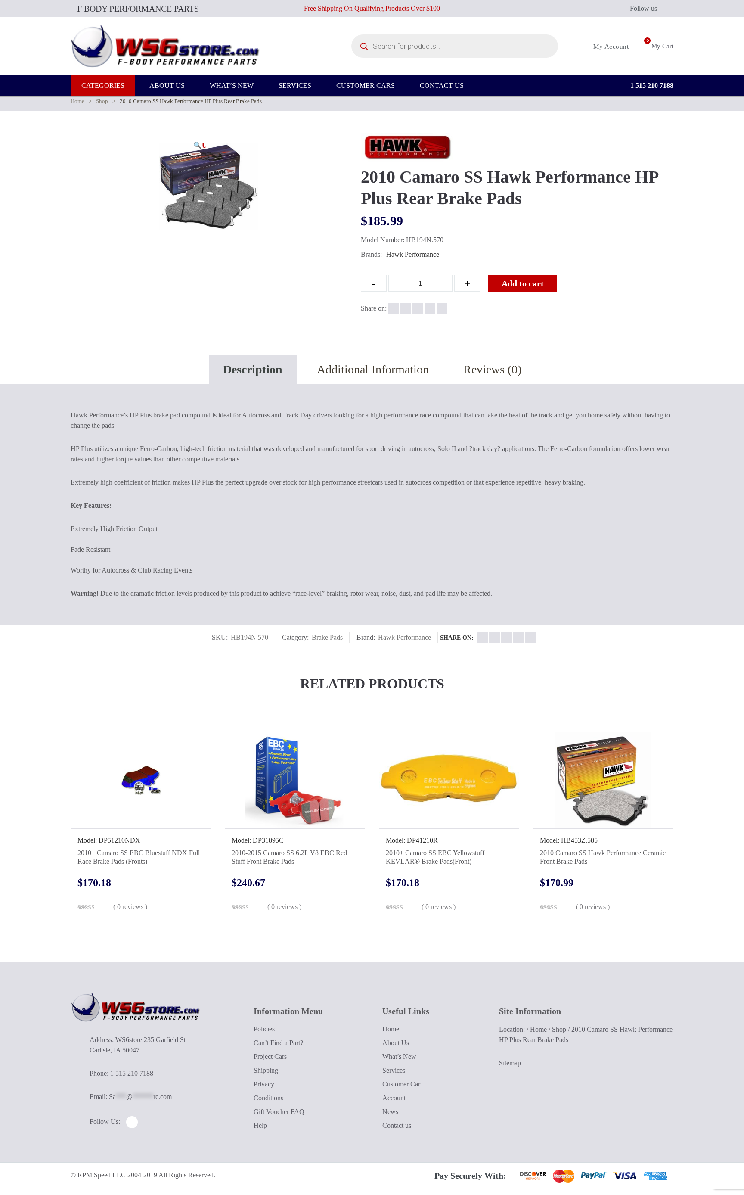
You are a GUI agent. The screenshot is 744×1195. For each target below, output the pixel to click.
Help (260, 1125)
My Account (610, 46)
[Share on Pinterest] (442, 308)
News (390, 1111)
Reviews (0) (492, 369)
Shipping (266, 1070)
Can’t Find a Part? (278, 1042)
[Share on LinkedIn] (430, 308)
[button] (200, 145)
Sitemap (510, 1063)
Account (394, 1098)
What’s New (399, 1056)
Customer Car (401, 1084)
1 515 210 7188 (651, 85)
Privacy (264, 1084)
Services (393, 1070)
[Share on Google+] (417, 308)
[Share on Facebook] (393, 308)
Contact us (396, 1125)
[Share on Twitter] (405, 308)
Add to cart (523, 283)
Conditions (268, 1098)
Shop (102, 101)
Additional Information (373, 369)
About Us (395, 1042)
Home (77, 101)
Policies (264, 1029)
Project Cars (270, 1056)
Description (252, 369)
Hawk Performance (412, 254)
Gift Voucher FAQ (279, 1111)
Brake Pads (327, 637)
